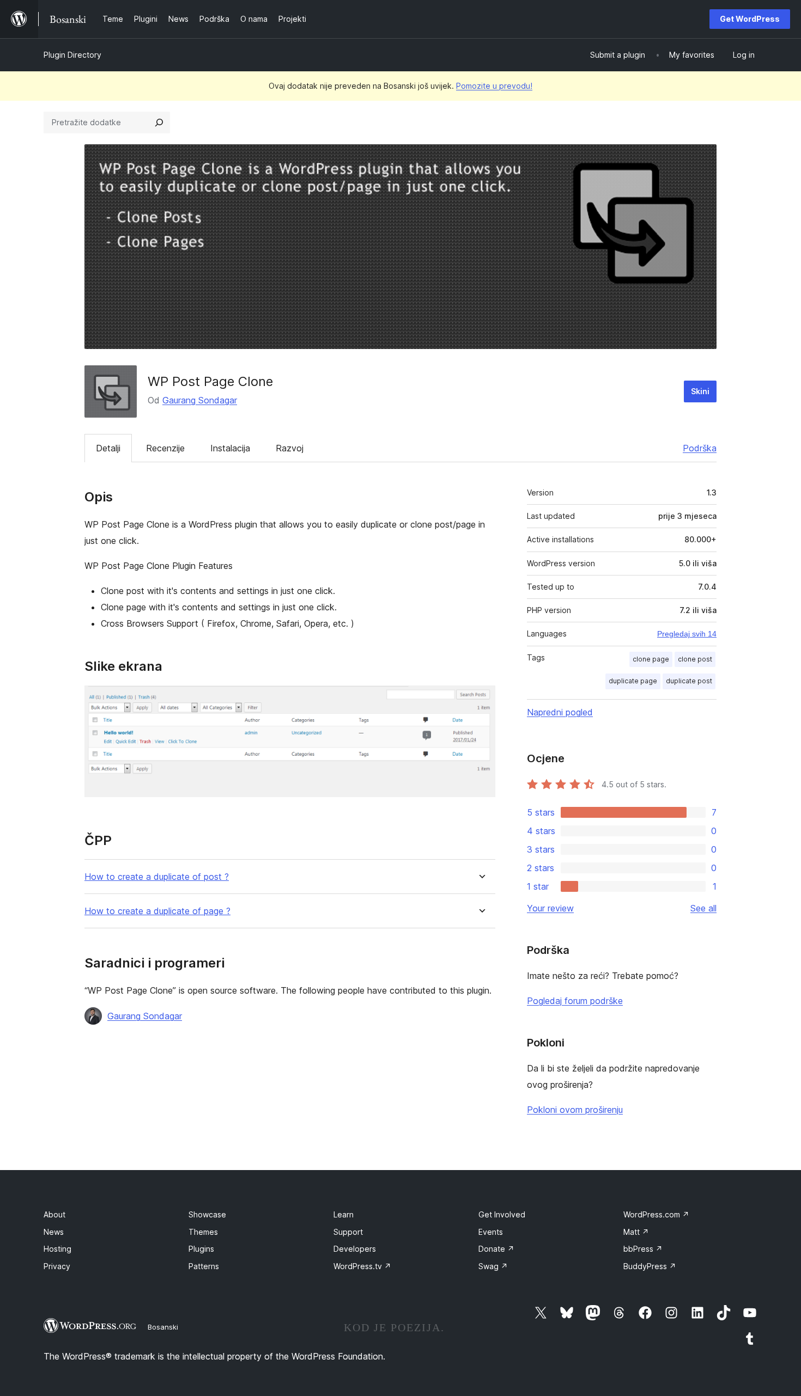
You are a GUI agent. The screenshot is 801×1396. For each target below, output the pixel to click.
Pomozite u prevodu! (494, 85)
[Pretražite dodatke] (159, 122)
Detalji (108, 448)
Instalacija (230, 448)
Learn (343, 1214)
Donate (496, 1248)
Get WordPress (750, 18)
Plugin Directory (72, 54)
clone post (695, 659)
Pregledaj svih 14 (687, 633)
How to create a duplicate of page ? (157, 911)
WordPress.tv (362, 1266)
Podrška (700, 448)
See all (703, 908)
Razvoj (290, 448)
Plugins (201, 1248)
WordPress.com (656, 1214)
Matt (636, 1231)
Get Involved (501, 1214)
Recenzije (165, 448)
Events (490, 1231)
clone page (651, 659)
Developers (354, 1248)
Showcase (207, 1214)
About (54, 1214)
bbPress (643, 1248)
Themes (203, 1231)
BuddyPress (649, 1266)
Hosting (57, 1248)
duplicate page (633, 681)
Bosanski (163, 1326)
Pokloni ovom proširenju (575, 1109)
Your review (550, 908)
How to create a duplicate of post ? (156, 877)
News (54, 1231)
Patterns (204, 1266)
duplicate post (689, 681)
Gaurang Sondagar (199, 400)
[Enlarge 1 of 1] (480, 700)
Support (348, 1231)
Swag (493, 1266)
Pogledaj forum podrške (575, 1000)
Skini (700, 391)
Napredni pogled (560, 712)
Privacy (57, 1266)
